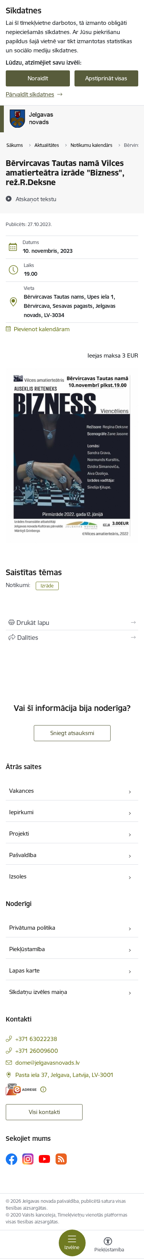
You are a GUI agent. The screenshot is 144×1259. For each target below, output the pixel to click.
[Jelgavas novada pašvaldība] (63, 127)
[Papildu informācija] (43, 1089)
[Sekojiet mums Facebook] (11, 1159)
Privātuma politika (32, 927)
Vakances (21, 790)
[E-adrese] (21, 1089)
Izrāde (47, 586)
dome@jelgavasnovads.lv (47, 1062)
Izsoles (17, 876)
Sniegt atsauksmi (72, 733)
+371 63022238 (36, 1039)
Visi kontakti (44, 1112)
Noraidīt (38, 78)
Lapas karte (24, 970)
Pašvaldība (22, 855)
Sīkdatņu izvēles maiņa (38, 991)
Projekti (19, 833)
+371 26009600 (36, 1050)
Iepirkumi (21, 812)
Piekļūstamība (27, 949)
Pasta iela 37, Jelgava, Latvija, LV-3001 (64, 1074)
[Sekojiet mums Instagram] (28, 1159)
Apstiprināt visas (106, 78)
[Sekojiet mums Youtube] (44, 1158)
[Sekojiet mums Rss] (61, 1159)
